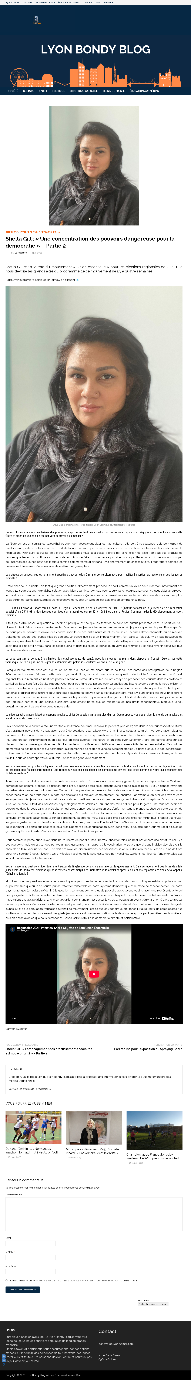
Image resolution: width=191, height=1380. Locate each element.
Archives (143, 1300)
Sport (43, 91)
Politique (58, 91)
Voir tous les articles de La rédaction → (30, 1089)
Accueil (28, 2)
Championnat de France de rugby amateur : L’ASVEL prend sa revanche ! (153, 1156)
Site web (11, 1266)
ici (77, 279)
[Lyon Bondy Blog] (95, 60)
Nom (9, 1238)
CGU (97, 2)
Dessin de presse (114, 91)
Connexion (108, 2)
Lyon (23, 232)
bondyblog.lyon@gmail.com (116, 1343)
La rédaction (21, 253)
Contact (88, 2)
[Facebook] (169, 2)
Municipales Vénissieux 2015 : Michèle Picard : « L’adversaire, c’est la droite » (92, 1151)
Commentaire (15, 1194)
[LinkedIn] (183, 2)
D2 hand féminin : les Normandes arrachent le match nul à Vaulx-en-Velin (32, 1150)
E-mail (10, 1252)
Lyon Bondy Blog (35, 1375)
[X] (176, 2)
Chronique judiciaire (84, 91)
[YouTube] (173, 2)
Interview (12, 232)
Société (13, 91)
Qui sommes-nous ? (45, 2)
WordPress (67, 1375)
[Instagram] (180, 2)
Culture (28, 91)
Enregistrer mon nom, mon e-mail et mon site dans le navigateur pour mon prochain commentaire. (74, 1280)
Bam (78, 1375)
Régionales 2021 (52, 232)
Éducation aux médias (69, 2)
